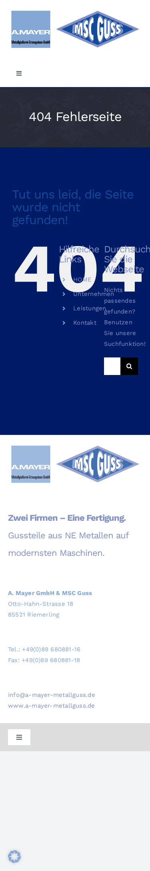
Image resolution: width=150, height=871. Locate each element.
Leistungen (89, 308)
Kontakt (84, 322)
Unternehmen (93, 294)
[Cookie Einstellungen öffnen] (14, 861)
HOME (82, 279)
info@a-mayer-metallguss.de (51, 694)
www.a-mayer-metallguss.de (51, 705)
